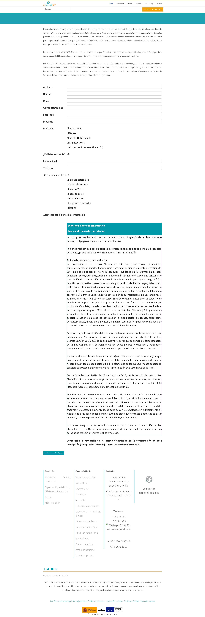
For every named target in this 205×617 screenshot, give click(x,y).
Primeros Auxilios (84, 544)
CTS (146, 4)
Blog (151, 4)
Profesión (48, 128)
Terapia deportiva (84, 555)
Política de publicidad (96, 601)
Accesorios (80, 500)
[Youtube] (52, 569)
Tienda (130, 4)
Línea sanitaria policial (86, 532)
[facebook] (44, 569)
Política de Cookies (131, 601)
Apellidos (48, 87)
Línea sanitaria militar (86, 527)
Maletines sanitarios (85, 477)
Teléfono (48, 168)
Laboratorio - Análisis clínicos (88, 513)
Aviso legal (67, 601)
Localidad (48, 114)
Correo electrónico (53, 107)
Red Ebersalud (56, 601)
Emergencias (81, 489)
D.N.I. (46, 100)
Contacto (159, 4)
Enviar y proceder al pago (54, 453)
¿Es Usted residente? (54, 154)
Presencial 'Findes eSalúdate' (57, 479)
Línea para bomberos (86, 521)
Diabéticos (80, 494)
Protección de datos (115, 601)
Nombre (47, 94)
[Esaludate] (49, 3)
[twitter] (48, 569)
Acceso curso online (152, 9)
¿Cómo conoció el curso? (56, 175)
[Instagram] (56, 569)
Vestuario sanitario (85, 549)
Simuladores (81, 538)
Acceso (152, 601)
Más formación (52, 502)
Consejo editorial (80, 601)
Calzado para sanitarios (87, 506)
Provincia (48, 121)
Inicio (111, 4)
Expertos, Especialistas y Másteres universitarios (57, 489)
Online (48, 497)
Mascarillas (81, 483)
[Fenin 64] (149, 479)
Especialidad (50, 161)
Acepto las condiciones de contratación (64, 214)
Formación (119, 4)
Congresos (138, 4)
